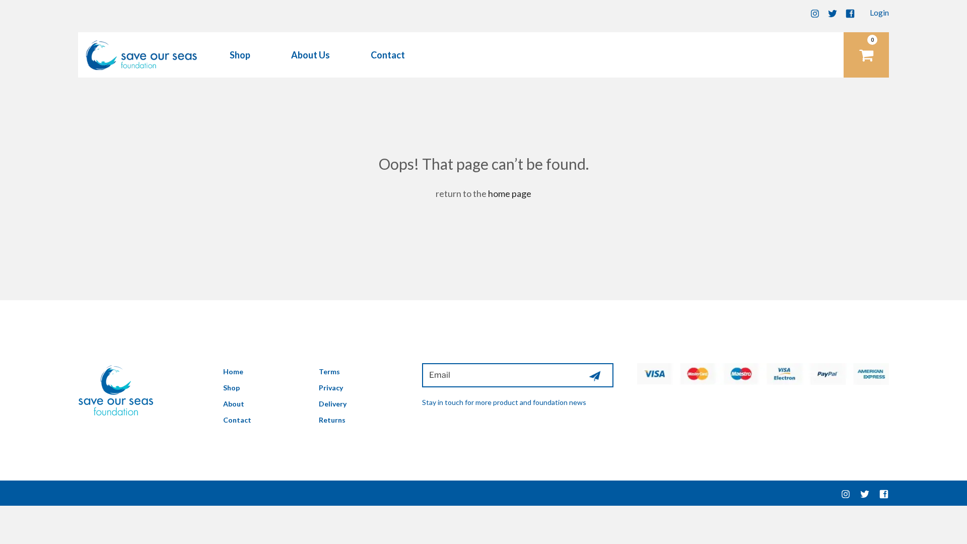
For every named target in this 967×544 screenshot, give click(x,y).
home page (509, 193)
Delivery (333, 403)
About (233, 403)
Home (233, 371)
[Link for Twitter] (832, 12)
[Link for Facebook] (850, 12)
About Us (310, 54)
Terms (329, 371)
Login (879, 12)
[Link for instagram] (846, 493)
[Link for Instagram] (815, 12)
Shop (240, 54)
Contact (388, 54)
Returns (332, 420)
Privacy (331, 387)
